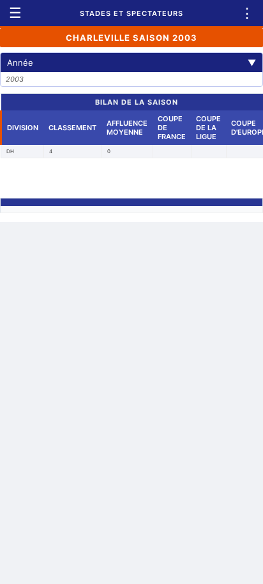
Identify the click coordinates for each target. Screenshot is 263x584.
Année (131, 62)
